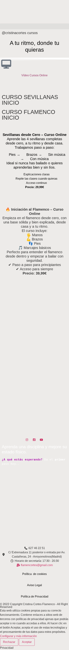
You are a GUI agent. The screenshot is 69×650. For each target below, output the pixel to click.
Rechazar (9, 641)
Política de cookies (34, 573)
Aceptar (27, 641)
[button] (34, 26)
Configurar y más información (18, 636)
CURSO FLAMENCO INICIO (28, 115)
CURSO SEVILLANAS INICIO (30, 100)
